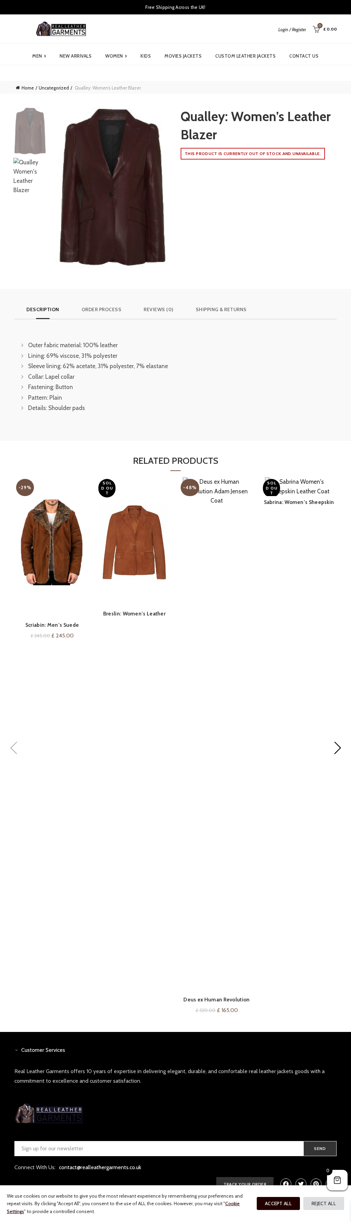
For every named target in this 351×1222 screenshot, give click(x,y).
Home (28, 88)
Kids (146, 56)
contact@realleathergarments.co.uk (100, 1167)
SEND (320, 1148)
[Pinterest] (316, 1183)
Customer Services (43, 1050)
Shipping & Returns (221, 309)
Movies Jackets (183, 56)
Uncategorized (54, 88)
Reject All (324, 1203)
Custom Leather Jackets (245, 56)
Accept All (278, 1203)
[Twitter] (300, 1183)
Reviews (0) (158, 309)
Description (42, 309)
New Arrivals (76, 56)
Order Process (102, 309)
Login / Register (292, 29)
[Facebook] (285, 1183)
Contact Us (303, 56)
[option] (30, 132)
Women (116, 56)
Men (39, 56)
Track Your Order (244, 1184)
